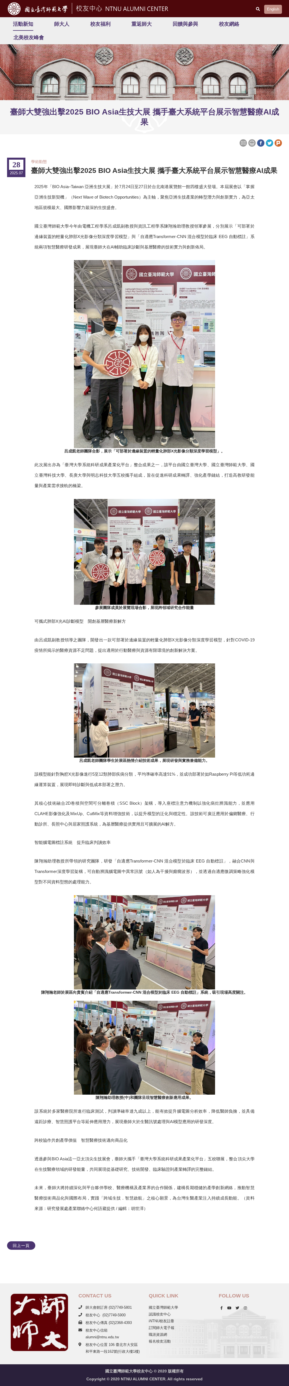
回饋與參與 (185, 24)
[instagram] (245, 1308)
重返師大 (142, 24)
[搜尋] (258, 9)
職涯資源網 (158, 1334)
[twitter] (237, 1308)
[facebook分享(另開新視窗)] (260, 142)
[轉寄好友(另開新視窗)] (243, 142)
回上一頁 (21, 1245)
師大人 (61, 24)
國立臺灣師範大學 (163, 1307)
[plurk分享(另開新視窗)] (278, 142)
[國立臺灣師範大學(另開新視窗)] (36, 8)
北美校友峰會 (29, 37)
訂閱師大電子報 (161, 1328)
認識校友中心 (160, 1314)
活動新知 (23, 24)
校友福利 (100, 24)
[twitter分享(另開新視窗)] (269, 142)
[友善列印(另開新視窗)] (252, 142)
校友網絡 (229, 24)
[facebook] (221, 1308)
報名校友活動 (160, 1341)
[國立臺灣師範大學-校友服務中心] (121, 7)
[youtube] (229, 1308)
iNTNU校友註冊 (161, 1321)
